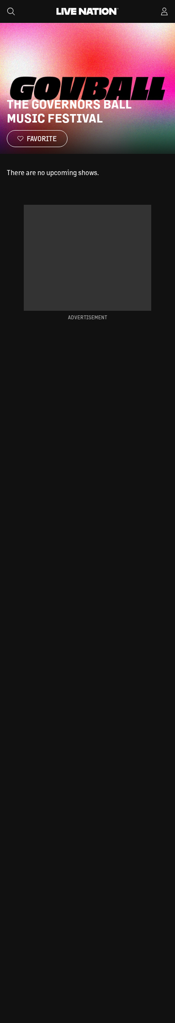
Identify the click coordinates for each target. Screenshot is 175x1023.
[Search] (11, 11)
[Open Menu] (164, 11)
